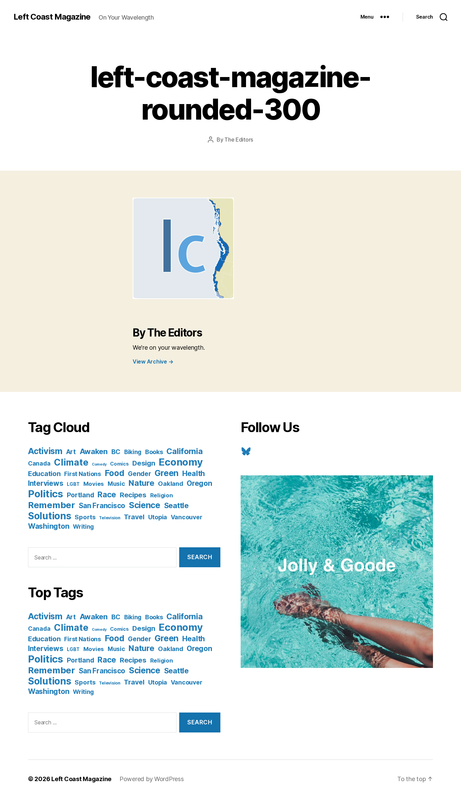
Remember (51, 505)
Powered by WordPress (151, 778)
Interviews (45, 483)
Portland (80, 495)
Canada (39, 463)
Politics (45, 494)
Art (71, 452)
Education (44, 473)
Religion (161, 495)
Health (193, 473)
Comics (119, 464)
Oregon (199, 483)
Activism (45, 451)
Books (154, 451)
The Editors (238, 139)
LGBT (73, 484)
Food (115, 473)
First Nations (82, 473)
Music (116, 483)
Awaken (94, 451)
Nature (141, 483)
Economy (180, 462)
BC (115, 452)
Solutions (49, 516)
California (184, 451)
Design (143, 463)
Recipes (133, 495)
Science (144, 505)
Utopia (157, 517)
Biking (132, 451)
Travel (134, 517)
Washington (48, 526)
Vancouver (186, 517)
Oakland (170, 483)
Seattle (176, 505)
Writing (83, 526)
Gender (139, 474)
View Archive (153, 361)
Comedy (99, 464)
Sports (85, 517)
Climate (71, 462)
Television (109, 517)
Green (167, 473)
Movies (93, 483)
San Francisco (102, 505)
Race (107, 494)
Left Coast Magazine (51, 17)
